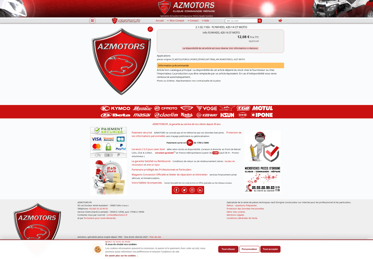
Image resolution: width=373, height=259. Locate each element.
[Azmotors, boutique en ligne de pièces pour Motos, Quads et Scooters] (186, 7)
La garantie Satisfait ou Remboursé (151, 161)
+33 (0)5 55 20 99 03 (98, 208)
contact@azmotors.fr (117, 215)
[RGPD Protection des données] (263, 148)
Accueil (160, 20)
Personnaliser (249, 249)
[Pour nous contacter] (263, 180)
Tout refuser (228, 249)
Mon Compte (176, 20)
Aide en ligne (153, 164)
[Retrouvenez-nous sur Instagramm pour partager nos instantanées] (192, 189)
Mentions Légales (235, 215)
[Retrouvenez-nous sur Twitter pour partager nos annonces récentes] (184, 189)
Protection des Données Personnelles (245, 208)
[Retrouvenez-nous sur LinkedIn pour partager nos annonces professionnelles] (200, 189)
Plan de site (155, 237)
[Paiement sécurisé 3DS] (109, 143)
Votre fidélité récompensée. (147, 182)
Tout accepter (270, 249)
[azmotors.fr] (126, 21)
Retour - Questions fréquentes (242, 205)
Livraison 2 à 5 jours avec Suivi (148, 149)
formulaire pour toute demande (100, 218)
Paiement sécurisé (142, 132)
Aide (206, 20)
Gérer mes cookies (236, 211)
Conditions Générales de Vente (242, 218)
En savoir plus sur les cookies (122, 255)
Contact (194, 20)
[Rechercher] (260, 21)
